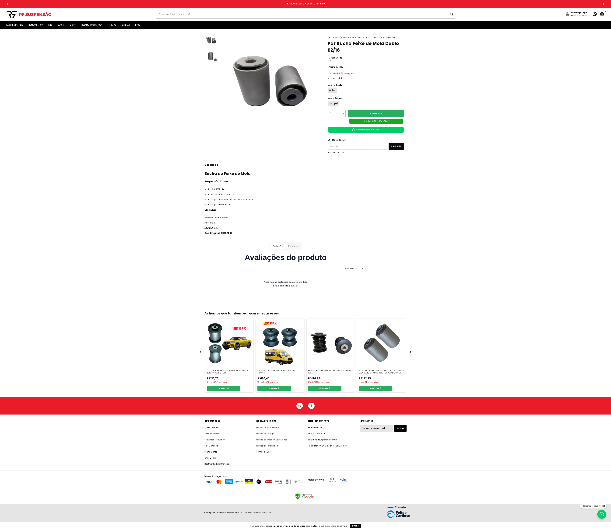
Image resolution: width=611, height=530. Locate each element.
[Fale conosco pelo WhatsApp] (594, 15)
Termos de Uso (263, 451)
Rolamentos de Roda (91, 25)
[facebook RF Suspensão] (311, 406)
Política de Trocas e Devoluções (271, 439)
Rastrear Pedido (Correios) (217, 464)
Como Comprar (212, 433)
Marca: (335, 98)
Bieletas (126, 25)
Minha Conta (210, 451)
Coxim (73, 25)
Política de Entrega (265, 433)
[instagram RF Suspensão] (299, 406)
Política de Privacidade (267, 427)
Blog (137, 25)
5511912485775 (315, 427)
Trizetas (112, 25)
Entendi (355, 526)
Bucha (61, 25)
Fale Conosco (211, 445)
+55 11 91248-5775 (317, 433)
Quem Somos (211, 427)
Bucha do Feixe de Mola (352, 37)
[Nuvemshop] (397, 507)
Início (330, 37)
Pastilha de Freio (14, 25)
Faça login (581, 12)
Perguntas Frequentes (214, 439)
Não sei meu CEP (336, 152)
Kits (50, 25)
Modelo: (335, 85)
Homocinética (35, 25)
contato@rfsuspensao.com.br (322, 439)
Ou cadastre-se (579, 15)
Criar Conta (210, 458)
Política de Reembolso (267, 445)
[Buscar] (451, 14)
